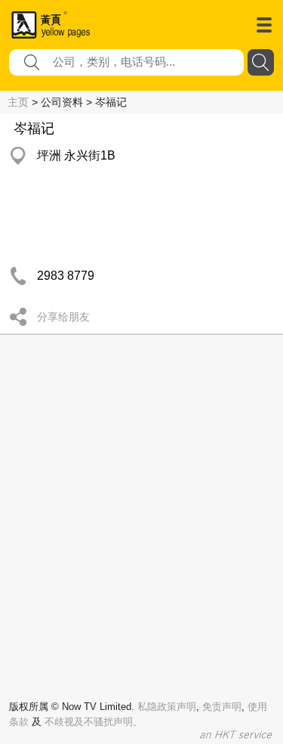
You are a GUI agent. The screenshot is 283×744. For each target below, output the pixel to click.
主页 (18, 102)
